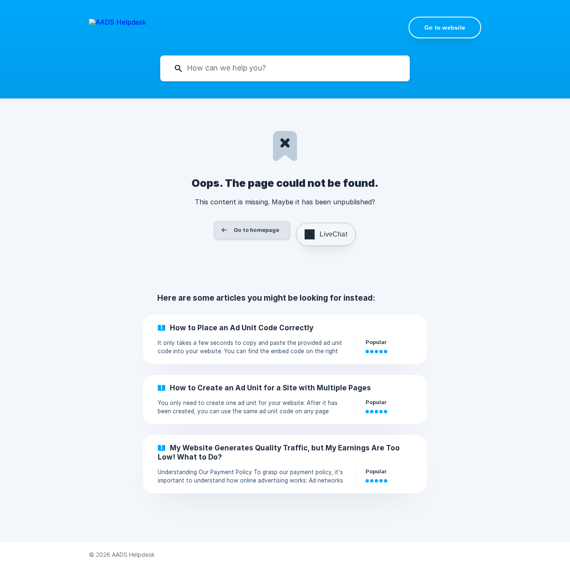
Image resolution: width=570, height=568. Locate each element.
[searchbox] (285, 68)
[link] (285, 339)
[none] (117, 27)
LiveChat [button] (333, 234)
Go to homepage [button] (256, 229)
